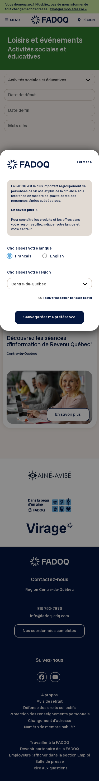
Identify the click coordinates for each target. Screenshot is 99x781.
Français (23, 256)
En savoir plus (22, 210)
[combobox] (49, 283)
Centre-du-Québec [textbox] (28, 284)
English (57, 256)
